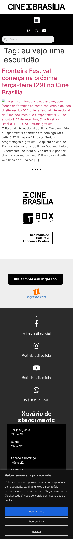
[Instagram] (28, 30)
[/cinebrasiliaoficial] (36, 323)
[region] (36, 504)
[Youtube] (44, 30)
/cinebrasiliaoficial (37, 333)
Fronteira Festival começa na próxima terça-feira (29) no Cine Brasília (35, 81)
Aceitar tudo (36, 511)
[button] (37, 20)
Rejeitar (36, 531)
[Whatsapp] (36, 30)
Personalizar (36, 521)
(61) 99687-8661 (36, 400)
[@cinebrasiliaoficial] (36, 345)
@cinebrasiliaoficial (36, 355)
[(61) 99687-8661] (36, 390)
